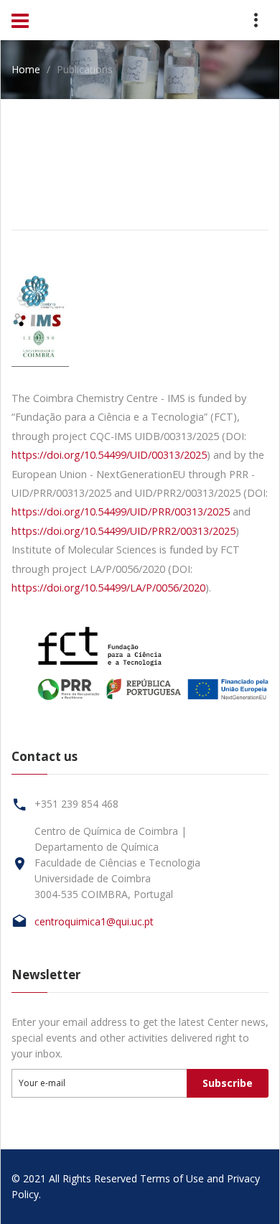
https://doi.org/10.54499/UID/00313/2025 (109, 455)
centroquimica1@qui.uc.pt (94, 921)
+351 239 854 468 (76, 803)
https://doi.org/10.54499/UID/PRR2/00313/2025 (123, 531)
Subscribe (227, 1083)
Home (25, 69)
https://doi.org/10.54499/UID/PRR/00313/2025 (120, 511)
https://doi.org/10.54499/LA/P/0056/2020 (108, 587)
